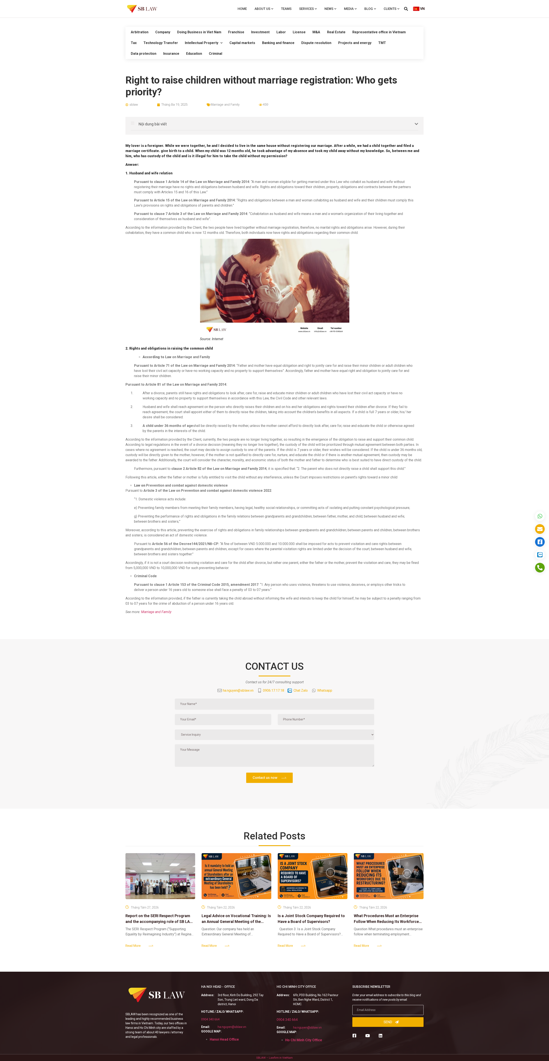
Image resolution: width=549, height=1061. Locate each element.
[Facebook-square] (354, 1036)
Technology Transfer (160, 43)
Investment (260, 32)
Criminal (215, 54)
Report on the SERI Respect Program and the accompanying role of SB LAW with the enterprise (159, 921)
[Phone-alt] (540, 567)
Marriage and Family (225, 105)
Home (242, 9)
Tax (134, 43)
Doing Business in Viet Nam (199, 32)
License (299, 32)
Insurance (171, 54)
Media (349, 9)
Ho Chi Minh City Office (303, 1040)
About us (262, 9)
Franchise (236, 32)
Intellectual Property (201, 43)
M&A (316, 32)
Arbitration (139, 32)
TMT (382, 43)
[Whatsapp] (540, 516)
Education (194, 54)
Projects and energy (354, 43)
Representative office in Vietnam (379, 32)
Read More (133, 946)
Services (306, 9)
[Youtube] (367, 1036)
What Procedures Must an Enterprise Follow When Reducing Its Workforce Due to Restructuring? (386, 921)
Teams (286, 9)
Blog (368, 9)
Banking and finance (278, 43)
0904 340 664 (210, 1019)
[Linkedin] (381, 1036)
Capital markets (242, 43)
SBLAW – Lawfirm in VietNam (274, 1057)
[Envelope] (540, 529)
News (328, 9)
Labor (281, 32)
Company (162, 32)
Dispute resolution (316, 43)
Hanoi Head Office (224, 1039)
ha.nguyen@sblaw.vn (232, 1027)
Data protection (143, 54)
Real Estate (336, 32)
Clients (390, 9)
